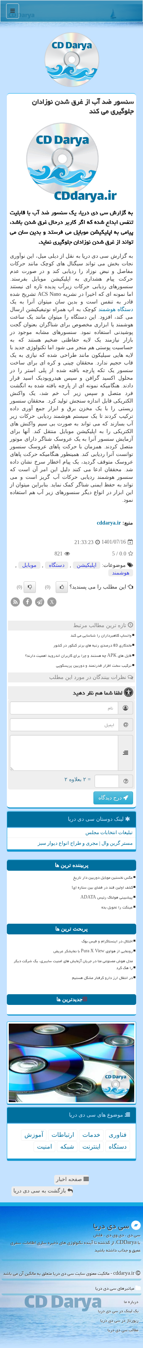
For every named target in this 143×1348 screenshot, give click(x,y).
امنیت (44, 1146)
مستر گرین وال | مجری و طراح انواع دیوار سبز (85, 843)
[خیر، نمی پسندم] (30, 587)
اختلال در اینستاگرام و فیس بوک (107, 941)
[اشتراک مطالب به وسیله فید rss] (15, 601)
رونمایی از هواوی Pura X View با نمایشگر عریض (93, 951)
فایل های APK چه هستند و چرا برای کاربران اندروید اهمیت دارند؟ (78, 656)
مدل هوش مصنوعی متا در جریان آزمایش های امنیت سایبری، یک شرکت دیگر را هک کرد (73, 964)
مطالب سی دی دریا (123, 1330)
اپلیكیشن (86, 565)
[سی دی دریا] (71, 59)
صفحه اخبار (70, 1179)
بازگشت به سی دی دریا (40, 1191)
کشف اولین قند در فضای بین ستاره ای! (102, 887)
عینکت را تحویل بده (117, 907)
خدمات (91, 1134)
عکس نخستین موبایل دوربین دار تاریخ (103, 877)
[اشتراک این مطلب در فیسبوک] (27, 601)
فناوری (118, 1134)
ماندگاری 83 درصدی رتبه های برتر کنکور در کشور (92, 645)
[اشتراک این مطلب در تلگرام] (39, 601)
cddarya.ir (109, 523)
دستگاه (125, 309)
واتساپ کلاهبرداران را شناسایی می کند (101, 635)
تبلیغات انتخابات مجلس (109, 832)
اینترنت (91, 1146)
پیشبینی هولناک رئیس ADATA (106, 897)
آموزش (33, 1134)
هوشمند (107, 309)
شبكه (67, 1146)
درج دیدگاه (110, 798)
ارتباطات (62, 1134)
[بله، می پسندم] (62, 587)
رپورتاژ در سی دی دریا (119, 1320)
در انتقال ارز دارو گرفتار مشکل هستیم (102, 978)
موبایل (29, 565)
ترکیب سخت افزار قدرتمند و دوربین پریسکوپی (94, 665)
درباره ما (131, 1302)
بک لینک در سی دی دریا (118, 1311)
